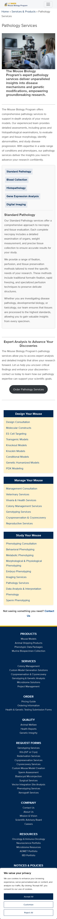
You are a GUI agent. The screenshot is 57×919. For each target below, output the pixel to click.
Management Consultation (21, 488)
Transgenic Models (17, 439)
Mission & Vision (28, 816)
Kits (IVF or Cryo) (28, 752)
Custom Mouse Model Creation (28, 768)
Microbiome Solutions (28, 682)
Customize (28, 904)
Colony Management (28, 666)
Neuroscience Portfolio (28, 843)
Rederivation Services (28, 756)
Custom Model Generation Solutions (28, 670)
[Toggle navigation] (48, 4)
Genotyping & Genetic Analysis (28, 678)
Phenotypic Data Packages (28, 647)
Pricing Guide (28, 701)
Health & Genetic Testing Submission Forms (28, 709)
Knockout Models (16, 445)
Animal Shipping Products (28, 643)
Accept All (28, 896)
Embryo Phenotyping (18, 571)
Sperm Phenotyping (18, 600)
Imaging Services (16, 577)
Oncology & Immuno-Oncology (28, 839)
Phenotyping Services (28, 788)
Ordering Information (28, 705)
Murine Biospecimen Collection (28, 651)
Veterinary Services (17, 494)
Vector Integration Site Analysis (28, 784)
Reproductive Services (19, 523)
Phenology (12, 594)
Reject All (28, 912)
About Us (28, 812)
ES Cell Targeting (16, 434)
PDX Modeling (14, 468)
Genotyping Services (18, 512)
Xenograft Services (29, 792)
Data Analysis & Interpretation (23, 589)
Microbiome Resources (28, 847)
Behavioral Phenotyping (20, 549)
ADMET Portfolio (28, 851)
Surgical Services (28, 780)
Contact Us (28, 807)
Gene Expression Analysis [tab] (23, 196)
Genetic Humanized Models (22, 462)
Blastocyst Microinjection (28, 776)
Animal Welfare (29, 724)
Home (5, 11)
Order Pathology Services (28, 389)
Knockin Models (15, 451)
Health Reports (28, 729)
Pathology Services (17, 583)
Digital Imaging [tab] (16, 204)
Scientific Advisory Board (28, 820)
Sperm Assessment (28, 772)
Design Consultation (18, 422)
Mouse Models (28, 639)
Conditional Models (17, 457)
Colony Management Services (24, 506)
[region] (28, 893)
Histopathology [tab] (16, 188)
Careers (28, 824)
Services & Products (24, 11)
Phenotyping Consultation (21, 543)
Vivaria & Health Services (21, 500)
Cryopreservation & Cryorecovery (26, 517)
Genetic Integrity (28, 733)
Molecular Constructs (18, 428)
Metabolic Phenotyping (19, 555)
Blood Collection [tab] (17, 180)
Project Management (28, 686)
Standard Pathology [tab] (19, 172)
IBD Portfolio (28, 855)
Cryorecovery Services (28, 764)
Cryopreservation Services (28, 760)
